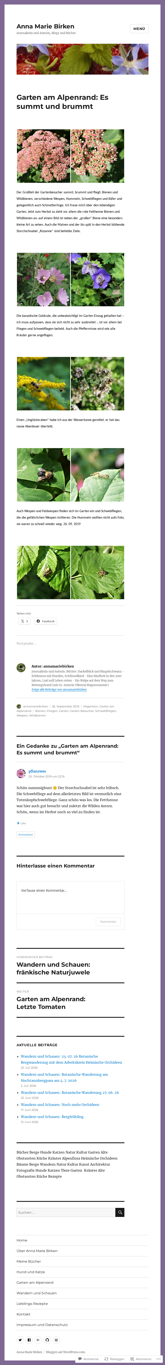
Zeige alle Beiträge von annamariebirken (59, 689)
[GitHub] (47, 1340)
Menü (139, 29)
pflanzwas (37, 771)
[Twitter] (20, 1340)
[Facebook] (29, 1340)
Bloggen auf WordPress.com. (66, 1352)
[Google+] (38, 1340)
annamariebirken (35, 706)
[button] (43, 156)
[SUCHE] (119, 1212)
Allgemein (90, 706)
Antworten (25, 834)
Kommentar (108, 921)
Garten (64, 711)
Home (22, 1240)
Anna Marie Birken (45, 26)
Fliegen (52, 711)
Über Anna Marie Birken (37, 1251)
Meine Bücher (29, 1261)
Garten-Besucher (82, 711)
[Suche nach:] (66, 1212)
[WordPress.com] (56, 1340)
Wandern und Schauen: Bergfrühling (52, 1117)
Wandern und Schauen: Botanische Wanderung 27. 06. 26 (70, 1092)
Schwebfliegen (105, 711)
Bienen (40, 711)
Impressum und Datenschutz (42, 1325)
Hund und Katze (31, 1272)
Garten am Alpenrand (35, 1283)
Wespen (22, 715)
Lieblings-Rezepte (32, 1304)
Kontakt (24, 1314)
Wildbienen (37, 715)
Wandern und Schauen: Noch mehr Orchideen (60, 1104)
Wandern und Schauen (37, 1293)
